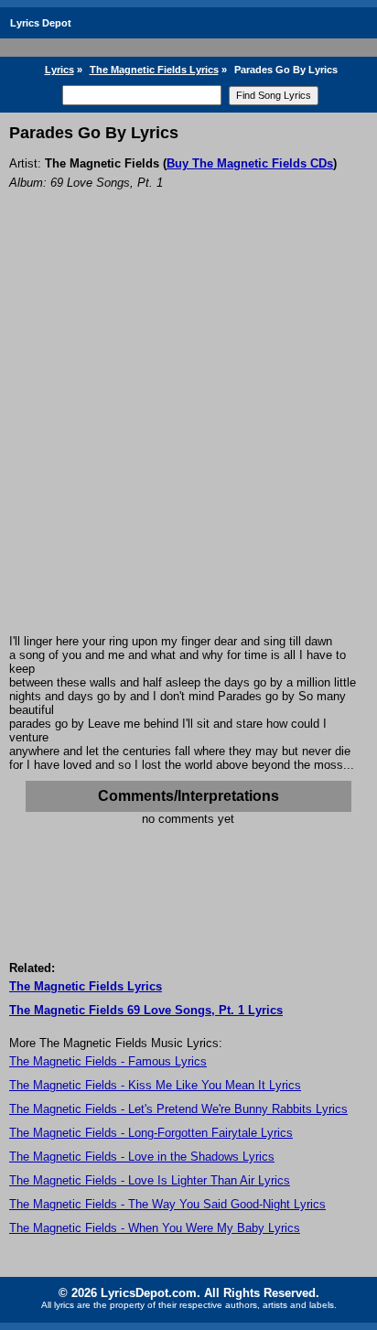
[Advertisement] (188, 436)
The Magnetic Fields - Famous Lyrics (108, 1061)
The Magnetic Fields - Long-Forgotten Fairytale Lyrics (151, 1133)
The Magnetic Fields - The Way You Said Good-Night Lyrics (167, 1204)
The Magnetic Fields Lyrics (154, 69)
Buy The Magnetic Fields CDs (250, 163)
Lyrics (59, 69)
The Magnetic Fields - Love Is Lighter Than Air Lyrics (149, 1180)
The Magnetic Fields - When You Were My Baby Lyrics (154, 1228)
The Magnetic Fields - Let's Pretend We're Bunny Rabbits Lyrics (178, 1109)
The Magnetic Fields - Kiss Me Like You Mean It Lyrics (155, 1085)
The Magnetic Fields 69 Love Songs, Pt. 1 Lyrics (146, 1010)
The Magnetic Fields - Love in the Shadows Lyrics (142, 1156)
